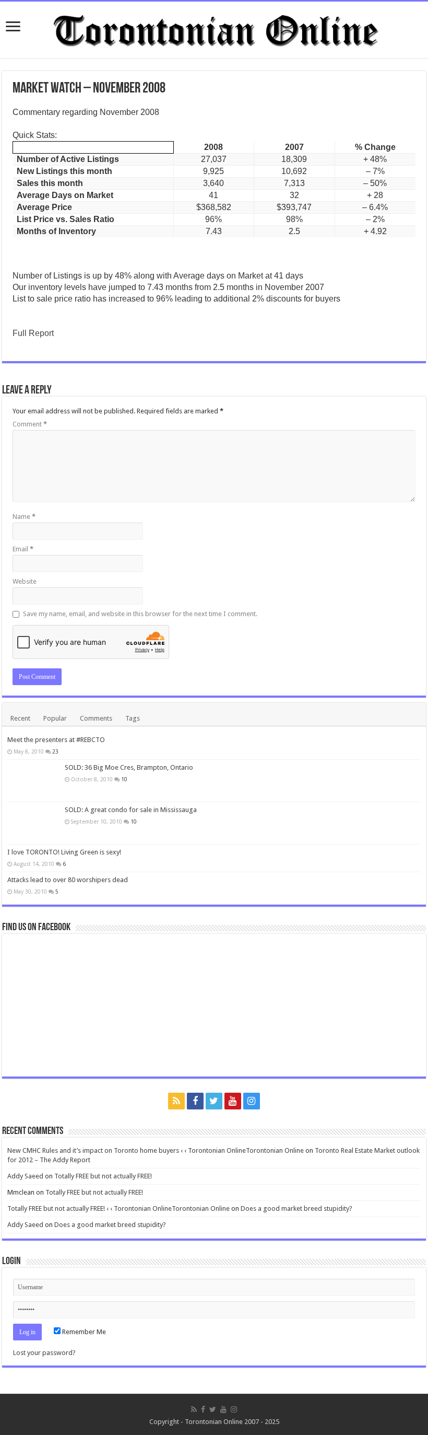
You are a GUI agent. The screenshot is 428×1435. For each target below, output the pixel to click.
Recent (20, 718)
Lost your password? (44, 1353)
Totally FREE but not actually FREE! (103, 1176)
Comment (30, 424)
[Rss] (176, 1101)
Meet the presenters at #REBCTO (56, 740)
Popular (55, 718)
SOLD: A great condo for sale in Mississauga (131, 810)
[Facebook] (195, 1101)
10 (124, 779)
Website (25, 581)
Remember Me (83, 1332)
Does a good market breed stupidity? (296, 1208)
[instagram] (251, 1101)
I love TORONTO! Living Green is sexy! (64, 852)
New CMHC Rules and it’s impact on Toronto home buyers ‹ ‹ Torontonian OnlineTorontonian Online (155, 1150)
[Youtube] (232, 1101)
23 (55, 751)
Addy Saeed (25, 1176)
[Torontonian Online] (214, 27)
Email (23, 549)
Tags (132, 718)
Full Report (33, 333)
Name (24, 516)
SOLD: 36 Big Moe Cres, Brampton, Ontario (129, 767)
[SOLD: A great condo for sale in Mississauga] (33, 823)
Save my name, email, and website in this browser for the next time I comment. (140, 614)
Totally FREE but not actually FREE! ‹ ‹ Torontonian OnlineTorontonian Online (118, 1208)
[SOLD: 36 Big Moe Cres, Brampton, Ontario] (33, 780)
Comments (96, 718)
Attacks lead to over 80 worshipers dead (67, 880)
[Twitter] (214, 1101)
